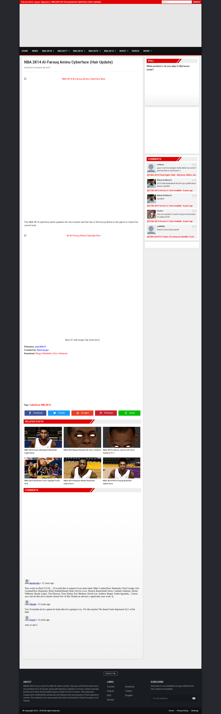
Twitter (61, 413)
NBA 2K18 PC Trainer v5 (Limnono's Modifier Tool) (172, 237)
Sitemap (194, 710)
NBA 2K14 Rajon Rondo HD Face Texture (82, 450)
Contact (111, 686)
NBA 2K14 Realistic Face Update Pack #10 (42, 482)
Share (132, 413)
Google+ (85, 413)
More (146, 51)
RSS (109, 695)
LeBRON (161, 226)
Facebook (38, 413)
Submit (110, 691)
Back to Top (110, 673)
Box (55, 353)
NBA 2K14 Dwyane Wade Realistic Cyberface (79, 482)
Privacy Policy (182, 710)
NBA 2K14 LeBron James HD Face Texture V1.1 (119, 451)
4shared (63, 353)
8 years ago (188, 190)
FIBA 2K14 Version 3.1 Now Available (166, 190)
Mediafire (47, 353)
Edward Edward (164, 180)
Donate (110, 700)
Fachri (160, 211)
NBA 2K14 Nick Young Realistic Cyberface (117, 482)
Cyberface (35, 405)
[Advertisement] (74, 25)
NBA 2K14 (46, 405)
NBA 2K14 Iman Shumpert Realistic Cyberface (40, 451)
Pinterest (108, 413)
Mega (38, 353)
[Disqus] (82, 534)
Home (171, 710)
